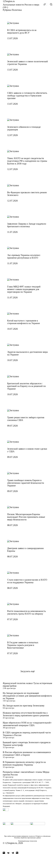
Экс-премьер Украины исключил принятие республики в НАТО (23, 256)
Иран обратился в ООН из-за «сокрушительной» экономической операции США (27, 724)
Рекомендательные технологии (27, 841)
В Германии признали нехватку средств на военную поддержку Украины (24, 763)
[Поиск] (51, 4)
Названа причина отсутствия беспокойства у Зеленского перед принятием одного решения (26, 714)
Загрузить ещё (27, 671)
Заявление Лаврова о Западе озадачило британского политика (26, 225)
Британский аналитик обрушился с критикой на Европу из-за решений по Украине (26, 386)
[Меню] (45, 4)
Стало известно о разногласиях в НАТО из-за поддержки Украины (27, 581)
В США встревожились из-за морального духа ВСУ (21, 31)
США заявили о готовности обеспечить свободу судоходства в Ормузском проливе (27, 95)
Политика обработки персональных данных (27, 838)
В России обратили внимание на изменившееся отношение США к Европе (27, 753)
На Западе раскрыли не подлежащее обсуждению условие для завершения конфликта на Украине (27, 696)
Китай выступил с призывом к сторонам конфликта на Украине (23, 321)
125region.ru (9, 1)
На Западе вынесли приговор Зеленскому (23, 705)
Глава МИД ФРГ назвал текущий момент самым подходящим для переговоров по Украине (23, 289)
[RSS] (17, 853)
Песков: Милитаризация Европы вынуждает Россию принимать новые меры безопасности (26, 517)
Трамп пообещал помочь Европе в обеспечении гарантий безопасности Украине (25, 483)
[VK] (8, 853)
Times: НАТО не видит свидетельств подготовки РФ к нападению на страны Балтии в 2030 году (27, 161)
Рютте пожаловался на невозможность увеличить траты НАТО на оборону (26, 612)
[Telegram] (13, 853)
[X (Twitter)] (4, 853)
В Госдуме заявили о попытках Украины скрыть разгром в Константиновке (22, 645)
